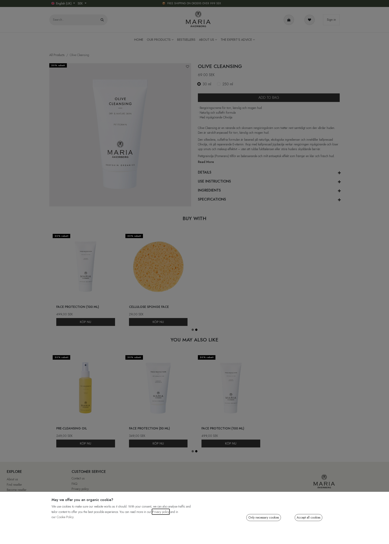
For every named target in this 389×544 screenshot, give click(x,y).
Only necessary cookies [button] (263, 517)
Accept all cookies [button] (308, 517)
